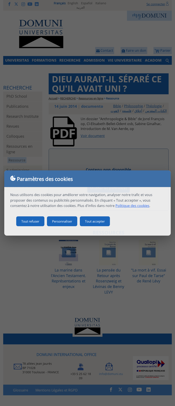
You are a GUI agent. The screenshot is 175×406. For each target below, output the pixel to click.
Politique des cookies (132, 205)
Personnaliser (62, 221)
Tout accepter (95, 221)
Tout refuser (30, 221)
